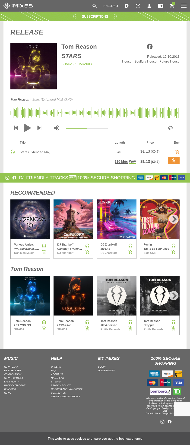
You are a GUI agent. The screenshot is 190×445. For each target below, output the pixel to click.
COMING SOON (12, 374)
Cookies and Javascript (66, 389)
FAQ (53, 370)
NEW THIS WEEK (13, 378)
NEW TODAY (11, 367)
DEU (114, 6)
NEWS (7, 392)
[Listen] (12, 153)
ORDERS (56, 367)
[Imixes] (18, 5)
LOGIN (101, 367)
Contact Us (58, 392)
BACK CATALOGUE (14, 385)
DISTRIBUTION (106, 370)
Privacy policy (61, 385)
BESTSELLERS (12, 370)
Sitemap (56, 381)
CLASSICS (10, 389)
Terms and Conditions (65, 396)
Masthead (57, 378)
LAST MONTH (11, 381)
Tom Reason (79, 46)
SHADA (66, 64)
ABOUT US (57, 374)
